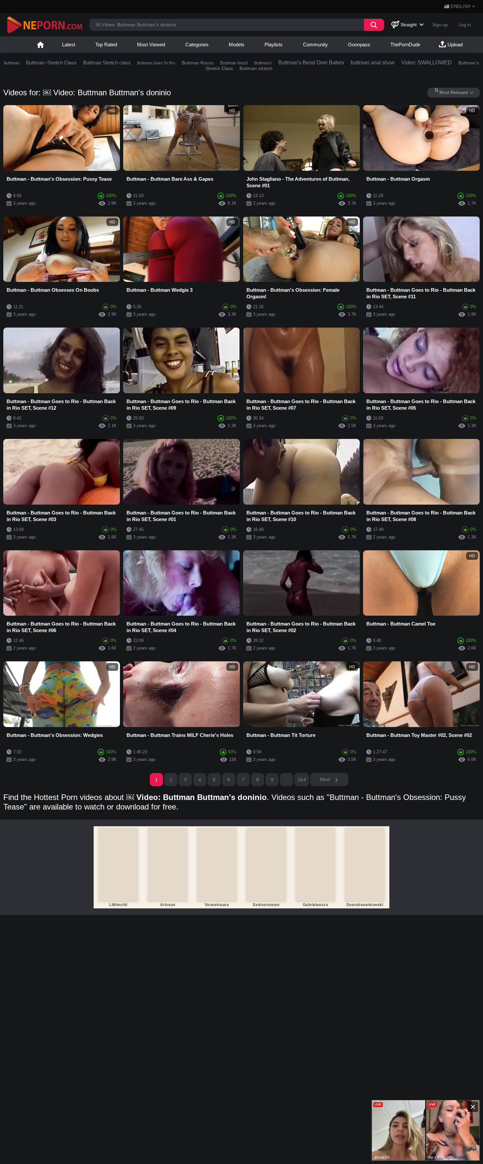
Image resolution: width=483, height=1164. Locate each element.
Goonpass (359, 44)
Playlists (273, 44)
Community (315, 44)
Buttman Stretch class (107, 62)
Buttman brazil (234, 62)
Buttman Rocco (198, 62)
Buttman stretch (256, 68)
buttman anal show (373, 62)
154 (302, 779)
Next (326, 779)
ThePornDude (405, 44)
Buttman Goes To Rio (156, 63)
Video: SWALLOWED (426, 62)
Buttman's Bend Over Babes (311, 62)
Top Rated (106, 44)
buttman (11, 62)
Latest (68, 44)
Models (236, 44)
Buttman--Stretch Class (51, 62)
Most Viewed (151, 44)
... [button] (286, 779)
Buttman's (263, 63)
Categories (197, 44)
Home (40, 44)
